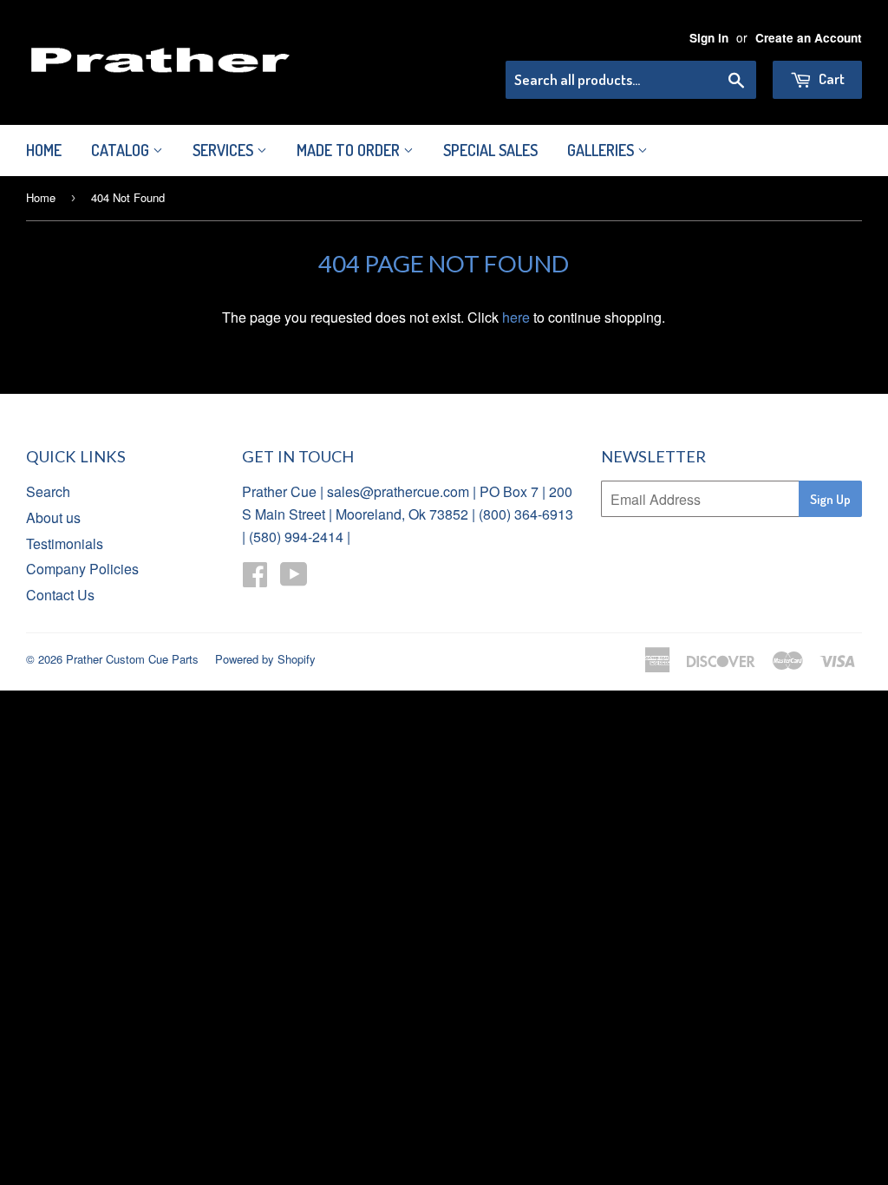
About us (53, 517)
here (516, 317)
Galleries (602, 150)
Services (225, 150)
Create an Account (808, 37)
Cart (830, 78)
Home (44, 150)
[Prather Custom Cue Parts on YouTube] (294, 579)
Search (48, 491)
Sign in (708, 37)
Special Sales (490, 150)
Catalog (122, 150)
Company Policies (82, 569)
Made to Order (350, 150)
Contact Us (60, 595)
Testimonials (64, 543)
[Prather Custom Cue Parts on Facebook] (255, 579)
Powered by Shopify (265, 659)
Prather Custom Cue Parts (132, 659)
